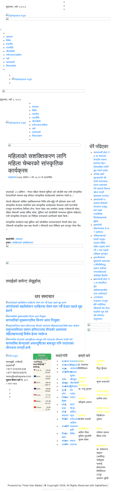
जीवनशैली (10, 51)
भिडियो (65, 418)
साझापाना (12, 177)
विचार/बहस (11, 65)
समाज (72, 440)
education (67, 364)
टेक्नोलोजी (66, 386)
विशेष (8, 40)
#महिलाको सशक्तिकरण (23, 242)
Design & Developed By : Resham (58, 489)
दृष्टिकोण (74, 386)
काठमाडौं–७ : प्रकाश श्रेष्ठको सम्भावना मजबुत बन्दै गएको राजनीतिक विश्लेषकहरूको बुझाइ (100, 210)
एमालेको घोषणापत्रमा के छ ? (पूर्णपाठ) (101, 228)
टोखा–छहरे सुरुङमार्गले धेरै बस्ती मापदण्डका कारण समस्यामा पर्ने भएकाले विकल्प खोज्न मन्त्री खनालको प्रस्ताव (101, 185)
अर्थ (7, 58)
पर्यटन (72, 397)
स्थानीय (9, 43)
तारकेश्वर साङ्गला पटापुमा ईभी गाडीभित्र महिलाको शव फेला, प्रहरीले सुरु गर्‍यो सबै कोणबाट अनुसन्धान (101, 308)
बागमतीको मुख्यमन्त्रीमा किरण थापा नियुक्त (33, 320)
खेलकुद (73, 379)
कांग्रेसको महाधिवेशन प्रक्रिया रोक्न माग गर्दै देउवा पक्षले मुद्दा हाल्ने (44, 308)
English (74, 364)
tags (64, 368)
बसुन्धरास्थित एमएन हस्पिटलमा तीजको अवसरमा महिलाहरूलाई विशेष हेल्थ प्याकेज (36, 331)
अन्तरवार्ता (10, 62)
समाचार (9, 36)
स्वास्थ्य (73, 444)
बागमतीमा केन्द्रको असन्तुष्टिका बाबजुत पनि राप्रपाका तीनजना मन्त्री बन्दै (40, 345)
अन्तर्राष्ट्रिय (67, 371)
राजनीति (9, 47)
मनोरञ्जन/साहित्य (13, 54)
